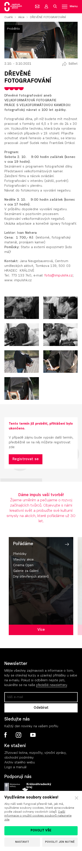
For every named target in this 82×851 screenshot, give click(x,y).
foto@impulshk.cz (58, 275)
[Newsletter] (37, 6)
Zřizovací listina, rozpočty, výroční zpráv (34, 753)
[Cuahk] (13, 6)
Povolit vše (41, 830)
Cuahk (8, 17)
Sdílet (73, 64)
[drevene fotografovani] (21, 308)
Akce (21, 17)
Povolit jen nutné (60, 842)
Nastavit (22, 842)
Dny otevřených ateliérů (31, 576)
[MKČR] (12, 787)
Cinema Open (23, 565)
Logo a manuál (15, 767)
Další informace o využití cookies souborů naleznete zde (38, 815)
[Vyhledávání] (55, 6)
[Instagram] (18, 735)
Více (41, 630)
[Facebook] (5, 734)
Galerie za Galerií (25, 571)
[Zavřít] (76, 798)
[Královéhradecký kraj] (36, 787)
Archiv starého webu (19, 762)
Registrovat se (25, 459)
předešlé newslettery (51, 685)
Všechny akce (23, 559)
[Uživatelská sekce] (46, 6)
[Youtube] (32, 735)
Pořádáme (23, 544)
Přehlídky (19, 554)
